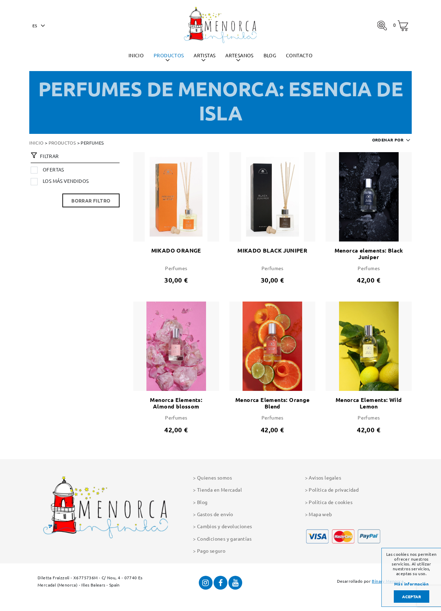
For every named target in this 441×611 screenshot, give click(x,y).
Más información (411, 584)
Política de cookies (330, 502)
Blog (270, 55)
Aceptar (411, 596)
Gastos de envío (215, 514)
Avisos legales (325, 477)
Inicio (136, 55)
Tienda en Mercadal (219, 489)
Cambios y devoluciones (224, 526)
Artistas (204, 55)
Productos (169, 55)
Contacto (299, 55)
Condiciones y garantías (224, 538)
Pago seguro (211, 551)
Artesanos (239, 55)
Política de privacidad (334, 489)
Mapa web (320, 514)
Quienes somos (214, 477)
